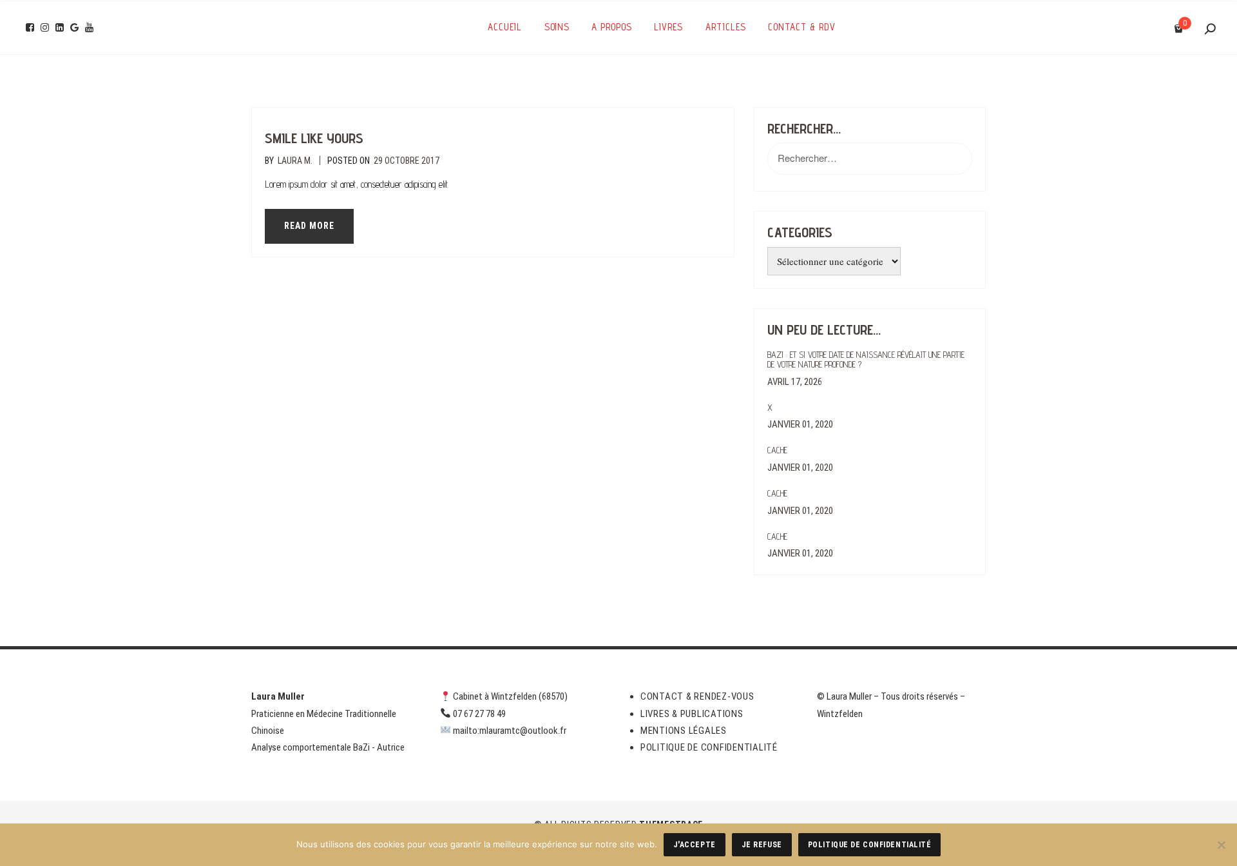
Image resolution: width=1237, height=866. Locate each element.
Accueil (505, 26)
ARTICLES (725, 26)
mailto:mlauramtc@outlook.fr (509, 730)
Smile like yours (314, 138)
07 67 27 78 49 (479, 714)
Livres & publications (691, 714)
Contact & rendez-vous (697, 696)
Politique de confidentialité (709, 747)
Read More (309, 226)
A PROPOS (611, 26)
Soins (557, 26)
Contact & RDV (802, 26)
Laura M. (295, 160)
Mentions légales (683, 730)
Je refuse (762, 844)
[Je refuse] (1220, 844)
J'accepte (694, 844)
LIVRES (668, 26)
